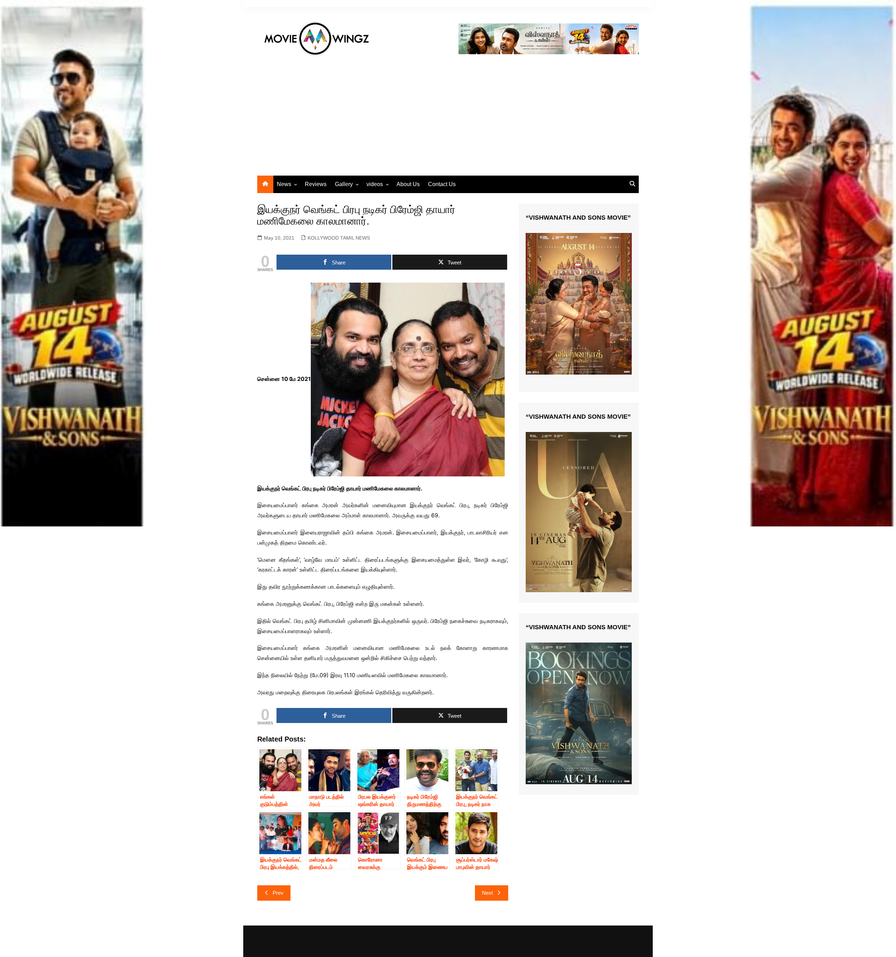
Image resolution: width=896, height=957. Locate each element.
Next (487, 893)
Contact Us (442, 184)
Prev (278, 893)
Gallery (344, 184)
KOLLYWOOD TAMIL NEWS (339, 238)
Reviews (316, 184)
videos (374, 184)
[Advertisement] (448, 113)
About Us (408, 184)
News (284, 184)
